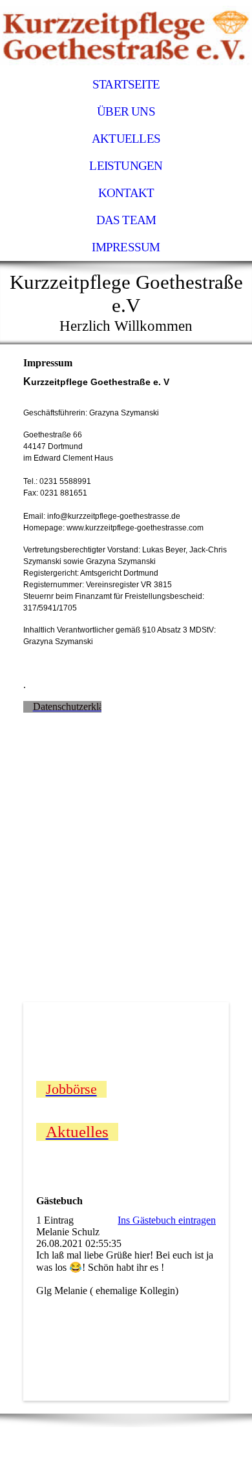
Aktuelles (126, 138)
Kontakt (126, 193)
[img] (126, 35)
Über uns (126, 111)
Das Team (126, 220)
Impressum (126, 247)
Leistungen (125, 166)
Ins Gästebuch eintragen (167, 1220)
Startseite (126, 84)
